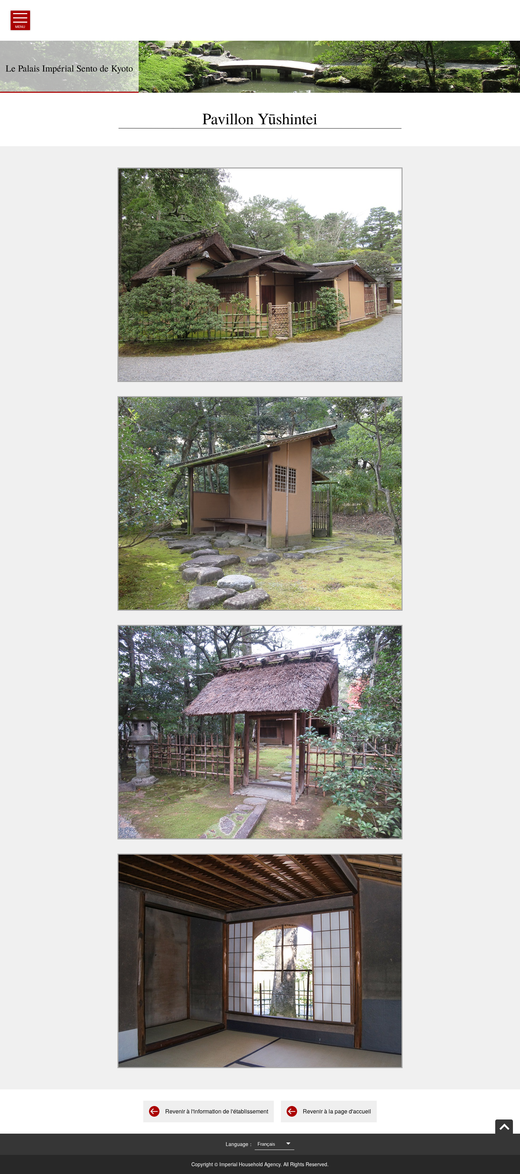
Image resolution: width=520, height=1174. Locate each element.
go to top (504, 1126)
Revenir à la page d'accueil (337, 1111)
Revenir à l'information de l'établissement (216, 1111)
